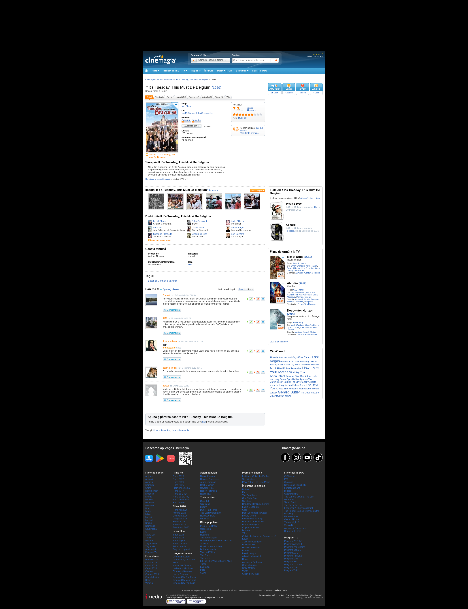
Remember (296, 368)
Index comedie (180, 543)
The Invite (205, 558)
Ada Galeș (274, 379)
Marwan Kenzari (303, 297)
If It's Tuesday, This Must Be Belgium (177, 87)
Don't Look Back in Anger (254, 513)
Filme (159, 79)
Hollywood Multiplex (183, 568)
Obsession (205, 529)
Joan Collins (198, 227)
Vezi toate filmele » (279, 341)
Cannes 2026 (152, 574)
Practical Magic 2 (250, 524)
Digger (287, 491)
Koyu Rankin (311, 266)
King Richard (285, 385)
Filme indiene (179, 502)
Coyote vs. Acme (250, 527)
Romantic (299, 302)
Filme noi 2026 (180, 510)
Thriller (313, 332)
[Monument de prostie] (234, 114)
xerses (166, 385)
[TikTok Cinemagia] (318, 457)
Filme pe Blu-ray (181, 496)
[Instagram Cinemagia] (296, 457)
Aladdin (292, 283)
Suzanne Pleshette (162, 234)
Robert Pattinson (208, 491)
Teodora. (290, 231)
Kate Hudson (306, 327)
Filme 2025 (178, 485)
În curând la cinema (253, 485)
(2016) (291, 313)
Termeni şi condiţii (174, 597)
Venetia (149, 583)
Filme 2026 (178, 482)
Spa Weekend (249, 479)
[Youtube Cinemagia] (307, 457)
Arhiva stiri (150, 549)
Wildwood (205, 504)
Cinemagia (150, 79)
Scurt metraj (151, 529)
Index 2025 (178, 537)
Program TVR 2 (292, 570)
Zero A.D (288, 525)
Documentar (151, 491)
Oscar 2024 (151, 568)
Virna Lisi (158, 227)
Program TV (151, 552)
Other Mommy (291, 494)
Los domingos (249, 553)
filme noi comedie (180, 430)
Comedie (316, 273)
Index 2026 (178, 534)
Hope (245, 559)
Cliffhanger (289, 476)
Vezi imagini (256, 190)
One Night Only (249, 498)
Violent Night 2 (291, 522)
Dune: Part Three (208, 510)
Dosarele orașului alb (253, 521)
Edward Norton (293, 268)
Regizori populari (181, 549)
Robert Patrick (284, 364)
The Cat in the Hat (293, 505)
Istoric (148, 511)
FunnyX (166, 295)
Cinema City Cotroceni (184, 559)
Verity (245, 571)
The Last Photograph (210, 513)
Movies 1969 (294, 203)
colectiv (273, 392)
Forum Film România (307, 304)
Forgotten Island (292, 488)
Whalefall (205, 518)
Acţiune (298, 332)
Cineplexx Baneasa (182, 571)
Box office (290, 595)
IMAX (175, 562)
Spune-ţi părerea (171, 289)
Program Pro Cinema (294, 547)
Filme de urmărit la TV (285, 251)
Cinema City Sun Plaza (184, 577)
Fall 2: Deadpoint (250, 507)
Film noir (149, 505)
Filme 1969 (168, 79)
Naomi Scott (292, 295)
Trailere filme (207, 497)
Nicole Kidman (207, 476)
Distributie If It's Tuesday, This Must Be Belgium (178, 216)
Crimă (148, 488)
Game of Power (292, 519)
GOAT (203, 573)
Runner (246, 550)
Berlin (148, 580)
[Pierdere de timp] (236, 114)
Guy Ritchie (298, 290)
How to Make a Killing (211, 546)
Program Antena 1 (293, 544)
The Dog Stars (249, 495)
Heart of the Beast (251, 547)
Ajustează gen (190, 126)
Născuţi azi (205, 494)
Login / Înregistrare (314, 56)
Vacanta (173, 281)
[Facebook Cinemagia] (285, 457)
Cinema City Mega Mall (184, 580)
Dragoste (308, 302)
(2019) (302, 283)
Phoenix (274, 357)
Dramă (306, 332)
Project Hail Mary (208, 526)
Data (241, 289)
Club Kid (204, 501)
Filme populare (209, 522)
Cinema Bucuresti (181, 556)
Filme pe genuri (154, 472)
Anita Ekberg (237, 221)
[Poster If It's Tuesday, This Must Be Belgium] (162, 152)
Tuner (203, 564)
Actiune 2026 (179, 513)
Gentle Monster (249, 565)
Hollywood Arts (207, 515)
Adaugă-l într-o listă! (310, 198)
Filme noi (178, 472)
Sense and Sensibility (295, 485)
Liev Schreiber (307, 268)
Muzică (148, 517)
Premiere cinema (181, 488)
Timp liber (195, 71)
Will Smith (310, 292)
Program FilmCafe (293, 556)
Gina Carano (304, 357)
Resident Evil (248, 544)
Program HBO (291, 561)
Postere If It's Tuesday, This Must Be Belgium (162, 156)
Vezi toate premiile (249, 133)
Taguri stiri (150, 546)
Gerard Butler (289, 392)
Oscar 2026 (151, 562)
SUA (190, 264)
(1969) (216, 87)
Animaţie (299, 273)
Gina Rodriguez (312, 325)
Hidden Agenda (300, 379)
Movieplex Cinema (182, 565)
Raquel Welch (311, 388)
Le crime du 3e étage (252, 518)
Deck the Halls (309, 376)
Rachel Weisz (207, 485)
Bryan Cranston (298, 266)
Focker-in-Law (291, 516)
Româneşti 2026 (181, 527)
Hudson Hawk (283, 395)
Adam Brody (299, 385)
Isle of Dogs (295, 256)
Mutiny (245, 489)
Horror (148, 508)
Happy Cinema (180, 574)
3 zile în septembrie (252, 541)
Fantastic (315, 299)
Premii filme (152, 556)
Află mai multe (280, 590)
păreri (250, 108)
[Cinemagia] (146, 71)
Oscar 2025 (151, 565)
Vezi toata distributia (161, 240)
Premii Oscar (151, 559)
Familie (307, 299)
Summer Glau (292, 376)
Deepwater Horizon (300, 310)
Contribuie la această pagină (157, 179)
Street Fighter (291, 502)
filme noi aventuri (161, 430)
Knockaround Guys (288, 357)
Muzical (290, 302)
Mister (148, 514)
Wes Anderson (299, 263)
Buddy (203, 507)
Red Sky (294, 372)
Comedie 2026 (180, 515)
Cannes (149, 571)
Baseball (152, 281)
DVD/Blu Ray (302, 595)
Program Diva (291, 558)
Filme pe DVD (180, 494)
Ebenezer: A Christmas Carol (298, 508)
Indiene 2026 (179, 524)
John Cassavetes (200, 221)
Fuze (202, 570)
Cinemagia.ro (160, 59)
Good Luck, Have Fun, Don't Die (216, 540)
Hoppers (204, 534)
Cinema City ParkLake (184, 583)
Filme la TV (178, 491)
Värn (244, 533)
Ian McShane (159, 221)
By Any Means (249, 515)
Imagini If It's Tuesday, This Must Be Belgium (176, 189)
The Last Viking (208, 552)
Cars (244, 510)
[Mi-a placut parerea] (251, 299)
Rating (250, 289)
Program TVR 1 (292, 567)
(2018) (308, 256)
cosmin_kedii (169, 368)
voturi (250, 110)
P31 (286, 479)
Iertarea (246, 530)
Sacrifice (246, 501)
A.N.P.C (220, 597)
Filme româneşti (181, 499)
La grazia (205, 567)
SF (146, 532)
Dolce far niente (208, 549)
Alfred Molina (283, 368)
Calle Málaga (249, 568)
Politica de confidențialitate (203, 597)
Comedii (291, 224)
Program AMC (291, 553)
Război (148, 523)
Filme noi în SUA (294, 472)
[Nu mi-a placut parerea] (258, 299)
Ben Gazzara (237, 234)
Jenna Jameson (208, 482)
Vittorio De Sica (199, 234)
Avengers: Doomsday (295, 528)
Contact (187, 597)
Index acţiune (179, 540)
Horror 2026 (179, 521)
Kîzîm (203, 532)
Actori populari (180, 546)
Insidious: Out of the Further (255, 476)
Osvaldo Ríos (207, 488)
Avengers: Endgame (252, 562)
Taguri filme (151, 543)
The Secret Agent (208, 537)
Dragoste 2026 (180, 518)
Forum (263, 71)
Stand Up (150, 534)
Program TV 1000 (293, 564)
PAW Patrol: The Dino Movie (256, 482)
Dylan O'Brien (293, 327)
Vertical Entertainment (307, 334)
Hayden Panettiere (209, 479)
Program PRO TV (292, 541)
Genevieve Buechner (310, 364)
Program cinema (171, 71)
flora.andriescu (170, 341)
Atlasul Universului (251, 556)
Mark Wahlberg (297, 325)
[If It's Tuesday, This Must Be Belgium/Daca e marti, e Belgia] (156, 209)
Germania (163, 281)
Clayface (288, 482)
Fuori (244, 492)
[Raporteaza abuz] (263, 299)
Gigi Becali (295, 364)
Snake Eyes (286, 379)
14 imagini (212, 190)
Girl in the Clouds (250, 574)
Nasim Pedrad (305, 295)
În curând (208, 71)
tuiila (314, 207)
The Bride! (205, 555)
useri (274, 93)
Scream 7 (205, 543)
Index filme (179, 531)
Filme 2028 (178, 476)
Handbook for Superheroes (255, 504)
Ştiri (230, 71)
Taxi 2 (273, 368)
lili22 (165, 318)
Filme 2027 (178, 479)
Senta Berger (237, 227)
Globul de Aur (152, 577)
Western (149, 540)
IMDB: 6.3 (242, 118)
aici (204, 422)
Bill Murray (299, 270)
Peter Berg (298, 322)
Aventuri (307, 273)
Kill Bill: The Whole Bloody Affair (216, 561)
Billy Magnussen (298, 292)
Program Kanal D (292, 550)
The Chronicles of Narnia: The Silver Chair (291, 380)
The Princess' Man (293, 388)
